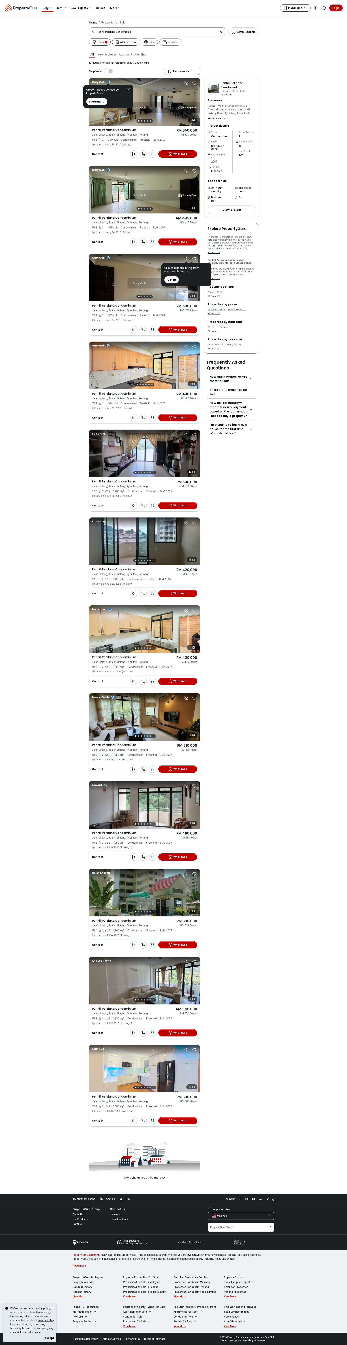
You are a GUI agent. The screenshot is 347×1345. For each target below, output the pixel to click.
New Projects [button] (79, 8)
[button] (92, 54)
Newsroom (116, 1214)
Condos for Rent (183, 1316)
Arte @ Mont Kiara (234, 1321)
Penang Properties (235, 1291)
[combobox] (157, 32)
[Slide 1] (139, 121)
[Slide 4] (147, 121)
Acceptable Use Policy (85, 1338)
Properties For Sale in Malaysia (141, 1282)
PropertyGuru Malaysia (88, 1277)
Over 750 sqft (215, 344)
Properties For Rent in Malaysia (192, 1282)
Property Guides (82, 1321)
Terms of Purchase (155, 1338)
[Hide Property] (186, 83)
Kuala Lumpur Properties (238, 1282)
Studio (211, 327)
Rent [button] (59, 8)
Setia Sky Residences (236, 1311)
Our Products (80, 1219)
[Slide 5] (150, 121)
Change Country (219, 1209)
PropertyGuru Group (86, 1209)
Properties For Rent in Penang (191, 1287)
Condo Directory (82, 1287)
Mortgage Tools (82, 1311)
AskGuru (78, 1316)
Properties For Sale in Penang (140, 1287)
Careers (77, 1223)
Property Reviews (83, 1282)
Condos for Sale (132, 1316)
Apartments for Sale (135, 1311)
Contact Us (117, 1209)
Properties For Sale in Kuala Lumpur (144, 1291)
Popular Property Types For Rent (195, 1307)
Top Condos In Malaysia (240, 1307)
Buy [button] (46, 8)
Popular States (233, 1277)
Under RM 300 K (237, 309)
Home (93, 22)
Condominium (245, 245)
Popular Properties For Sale (141, 1277)
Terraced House (227, 245)
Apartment (214, 248)
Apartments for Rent (185, 1311)
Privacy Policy (46, 1320)
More (113, 8)
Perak (220, 292)
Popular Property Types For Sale (144, 1307)
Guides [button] (100, 8)
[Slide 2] (141, 121)
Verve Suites (231, 1316)
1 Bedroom (224, 327)
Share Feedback (119, 1219)
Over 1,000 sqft (234, 344)
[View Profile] (101, 82)
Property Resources (86, 1307)
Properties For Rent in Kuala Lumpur (195, 1291)
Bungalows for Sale (134, 1321)
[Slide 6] (152, 384)
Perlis (210, 292)
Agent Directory (82, 1291)
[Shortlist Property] (194, 83)
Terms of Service (111, 1338)
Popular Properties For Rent (192, 1277)
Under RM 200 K (216, 309)
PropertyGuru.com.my (85, 1254)
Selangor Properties (236, 1287)
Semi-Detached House (234, 248)
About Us (78, 1214)
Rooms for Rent (183, 1321)
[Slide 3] (144, 121)
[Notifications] (324, 8)
